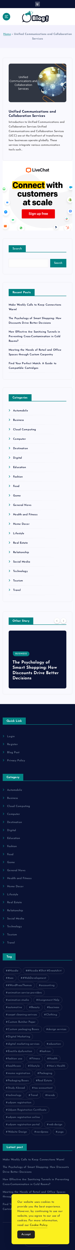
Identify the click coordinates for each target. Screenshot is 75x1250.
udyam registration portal (24, 1124)
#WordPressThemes (20, 985)
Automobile (20, 410)
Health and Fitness (25, 514)
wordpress (42, 1131)
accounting (47, 985)
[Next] (63, 621)
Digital (17, 458)
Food (16, 486)
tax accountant (43, 1088)
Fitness (35, 1058)
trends (51, 1095)
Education (19, 467)
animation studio (18, 1000)
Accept (26, 1234)
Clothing (51, 1014)
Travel (17, 590)
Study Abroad (16, 1088)
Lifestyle (18, 533)
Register (12, 744)
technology (14, 1095)
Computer (19, 439)
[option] (38, 659)
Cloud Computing (24, 429)
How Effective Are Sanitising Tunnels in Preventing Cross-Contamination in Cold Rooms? (34, 336)
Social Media (21, 561)
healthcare (14, 1066)
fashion (46, 1051)
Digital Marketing (19, 1036)
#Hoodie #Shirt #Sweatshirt (45, 970)
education (55, 1044)
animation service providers (25, 992)
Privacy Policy (16, 760)
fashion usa (15, 1058)
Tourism (18, 580)
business (54, 1007)
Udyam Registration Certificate (27, 1109)
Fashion (18, 476)
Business (18, 420)
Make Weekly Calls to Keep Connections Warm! (33, 1159)
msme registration (19, 1073)
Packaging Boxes (18, 1080)
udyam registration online (24, 1117)
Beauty (35, 1007)
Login (11, 736)
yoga (61, 1131)
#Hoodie (13, 970)
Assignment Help (48, 1000)
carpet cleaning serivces (22, 1014)
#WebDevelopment (34, 978)
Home (7, 34)
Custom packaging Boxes (23, 1029)
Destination (20, 448)
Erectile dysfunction (20, 1051)
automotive (15, 1007)
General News (22, 505)
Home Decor (21, 524)
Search (17, 248)
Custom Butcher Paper (22, 1022)
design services (57, 1029)
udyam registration (20, 1102)
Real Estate (20, 543)
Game (17, 495)
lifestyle (35, 1066)
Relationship (21, 552)
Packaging (45, 1073)
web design (55, 1124)
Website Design (17, 1131)
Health (53, 1058)
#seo (11, 978)
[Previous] (57, 621)
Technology (20, 571)
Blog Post (13, 752)
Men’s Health (57, 1066)
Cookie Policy (38, 1225)
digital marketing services (24, 1044)
